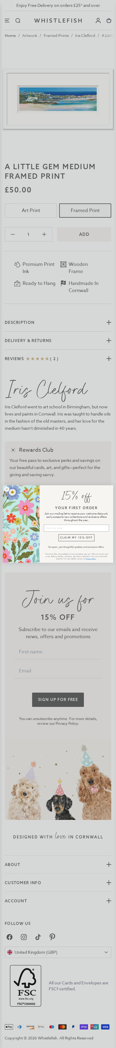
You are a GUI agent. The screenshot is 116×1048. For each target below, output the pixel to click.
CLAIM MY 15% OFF (76, 537)
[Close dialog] (6, 489)
